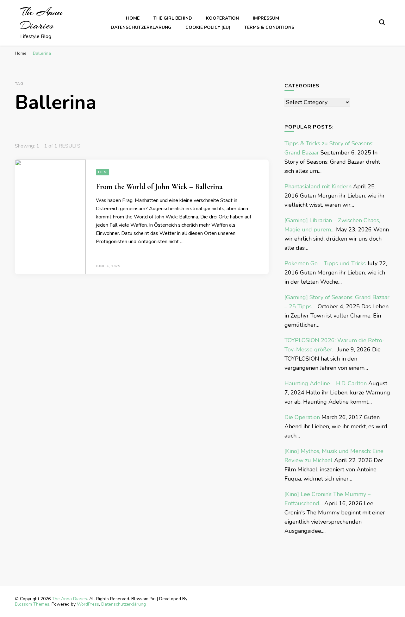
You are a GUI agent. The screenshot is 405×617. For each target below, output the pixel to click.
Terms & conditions (269, 27)
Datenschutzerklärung (141, 27)
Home (133, 18)
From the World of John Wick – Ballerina (159, 186)
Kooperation (222, 18)
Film (102, 172)
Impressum (266, 18)
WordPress (88, 604)
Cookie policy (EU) (207, 27)
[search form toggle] (382, 22)
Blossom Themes (32, 604)
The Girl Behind (172, 18)
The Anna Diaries (41, 19)
